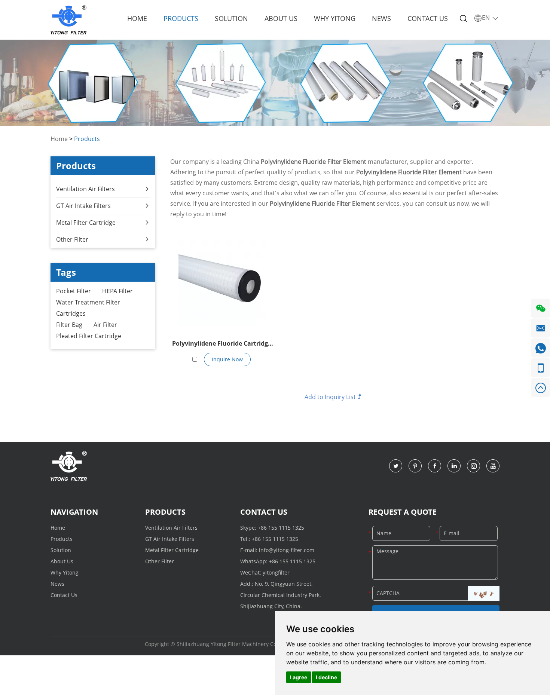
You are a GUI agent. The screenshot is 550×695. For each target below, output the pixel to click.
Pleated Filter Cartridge (88, 336)
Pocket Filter (73, 291)
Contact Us (427, 18)
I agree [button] (298, 677)
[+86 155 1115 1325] (540, 367)
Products (181, 18)
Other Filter (72, 239)
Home (137, 18)
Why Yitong (334, 18)
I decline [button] (326, 677)
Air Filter (105, 325)
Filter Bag (69, 325)
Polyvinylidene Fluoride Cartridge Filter (221, 344)
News (381, 18)
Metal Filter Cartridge (86, 222)
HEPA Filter (117, 291)
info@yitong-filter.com (286, 550)
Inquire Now (227, 359)
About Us (281, 18)
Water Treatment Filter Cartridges (88, 308)
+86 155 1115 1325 (281, 527)
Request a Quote (403, 512)
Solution (231, 18)
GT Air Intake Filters (83, 206)
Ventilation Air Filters (85, 189)
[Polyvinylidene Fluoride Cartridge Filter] (221, 283)
